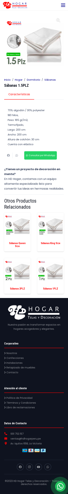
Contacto (12, 372)
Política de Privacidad (19, 398)
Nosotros (11, 353)
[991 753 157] (7, 433)
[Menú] (63, 5)
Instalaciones (14, 363)
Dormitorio (33, 80)
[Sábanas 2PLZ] (17, 260)
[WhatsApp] (47, 466)
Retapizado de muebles (20, 367)
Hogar (18, 80)
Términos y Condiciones (21, 402)
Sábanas (50, 80)
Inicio (7, 80)
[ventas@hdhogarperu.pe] (7, 438)
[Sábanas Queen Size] (17, 215)
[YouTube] (38, 466)
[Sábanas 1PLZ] (50, 260)
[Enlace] (15, 5)
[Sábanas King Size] (50, 215)
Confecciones (15, 358)
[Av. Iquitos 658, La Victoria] (7, 443)
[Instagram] (29, 466)
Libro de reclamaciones (20, 407)
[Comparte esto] (8, 155)
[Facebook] (20, 466)
